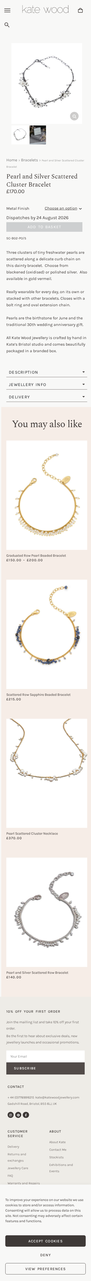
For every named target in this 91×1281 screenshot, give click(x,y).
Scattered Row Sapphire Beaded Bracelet (38, 695)
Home (11, 160)
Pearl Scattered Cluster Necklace (32, 833)
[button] (7, 11)
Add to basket (44, 226)
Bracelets (29, 160)
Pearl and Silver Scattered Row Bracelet (37, 972)
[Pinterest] (18, 1115)
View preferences (45, 1269)
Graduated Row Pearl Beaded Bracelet (36, 555)
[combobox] (44, 25)
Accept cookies (45, 1241)
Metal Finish (17, 208)
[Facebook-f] (26, 1115)
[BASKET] (80, 10)
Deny (45, 1255)
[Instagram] (11, 1115)
